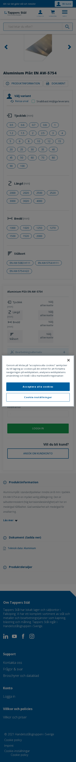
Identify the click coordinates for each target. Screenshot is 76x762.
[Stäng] (68, 360)
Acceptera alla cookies (38, 386)
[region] (38, 381)
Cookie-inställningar (38, 397)
